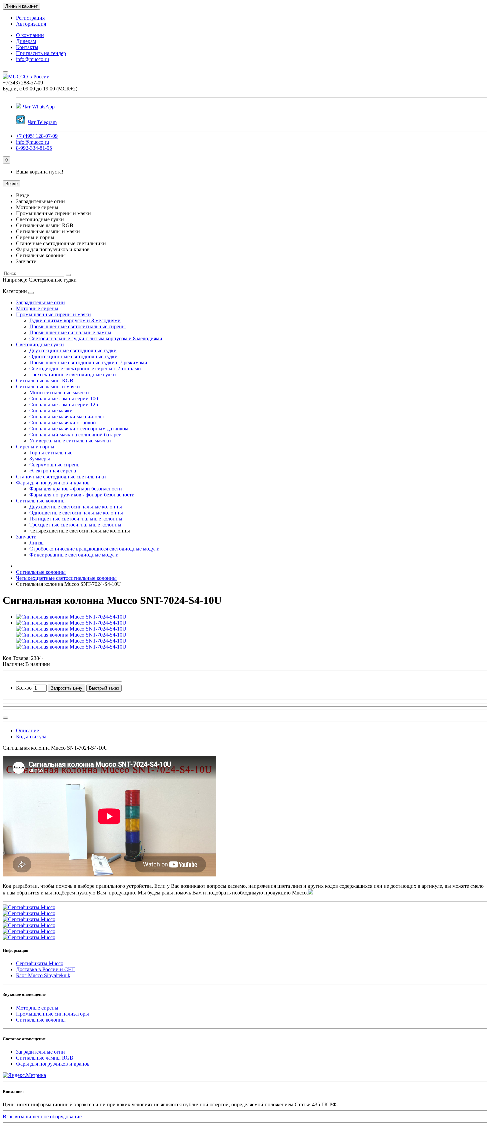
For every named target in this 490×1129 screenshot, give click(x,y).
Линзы (37, 542)
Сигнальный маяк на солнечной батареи (75, 434)
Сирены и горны (35, 446)
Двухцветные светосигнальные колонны (75, 506)
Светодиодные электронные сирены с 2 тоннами (85, 368)
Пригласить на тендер (41, 53)
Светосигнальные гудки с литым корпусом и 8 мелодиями (95, 338)
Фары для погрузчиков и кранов (53, 482)
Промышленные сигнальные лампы (70, 332)
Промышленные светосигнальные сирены (77, 326)
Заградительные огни (40, 302)
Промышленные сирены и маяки (53, 314)
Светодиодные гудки (40, 344)
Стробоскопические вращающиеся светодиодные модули (94, 548)
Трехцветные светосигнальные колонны (75, 524)
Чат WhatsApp (39, 106)
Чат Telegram (42, 122)
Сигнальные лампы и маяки (48, 386)
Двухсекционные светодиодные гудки (73, 350)
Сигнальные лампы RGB (44, 380)
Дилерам (26, 41)
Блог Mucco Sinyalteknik (43, 975)
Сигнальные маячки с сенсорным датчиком (78, 428)
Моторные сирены (37, 308)
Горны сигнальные (50, 452)
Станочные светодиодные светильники (61, 476)
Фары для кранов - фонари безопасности (75, 488)
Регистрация (30, 18)
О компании (30, 35)
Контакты (27, 47)
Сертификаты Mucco (39, 963)
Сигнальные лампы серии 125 (63, 404)
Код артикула (31, 736)
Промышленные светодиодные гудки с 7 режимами (88, 362)
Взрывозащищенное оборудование (42, 1116)
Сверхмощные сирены (55, 464)
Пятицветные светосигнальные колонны (75, 518)
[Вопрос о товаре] (5, 718)
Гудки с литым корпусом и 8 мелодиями (75, 320)
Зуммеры (39, 458)
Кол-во (24, 688)
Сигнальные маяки (51, 410)
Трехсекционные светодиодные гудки (72, 374)
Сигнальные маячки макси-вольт (66, 416)
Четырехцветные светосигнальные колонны (66, 578)
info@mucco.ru (32, 59)
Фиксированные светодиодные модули (74, 554)
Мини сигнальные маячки (59, 392)
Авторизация (31, 24)
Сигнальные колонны (41, 500)
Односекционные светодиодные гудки (73, 356)
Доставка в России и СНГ (45, 969)
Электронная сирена (52, 470)
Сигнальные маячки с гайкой (62, 422)
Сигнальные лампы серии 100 (63, 398)
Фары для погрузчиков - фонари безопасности (82, 494)
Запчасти (26, 536)
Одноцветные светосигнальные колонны (76, 512)
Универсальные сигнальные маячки (70, 440)
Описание (27, 730)
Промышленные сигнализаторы (52, 1014)
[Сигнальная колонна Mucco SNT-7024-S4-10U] (71, 617)
